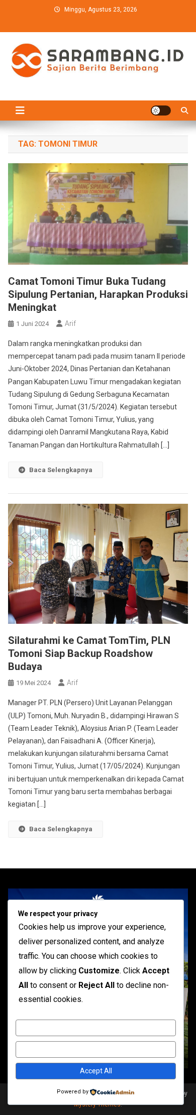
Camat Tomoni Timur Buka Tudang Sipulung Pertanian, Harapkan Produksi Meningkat (98, 294)
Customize (95, 1028)
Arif (70, 323)
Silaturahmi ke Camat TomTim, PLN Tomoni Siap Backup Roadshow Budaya (89, 653)
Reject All (96, 1049)
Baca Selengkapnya (60, 470)
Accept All (96, 1071)
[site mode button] (161, 110)
